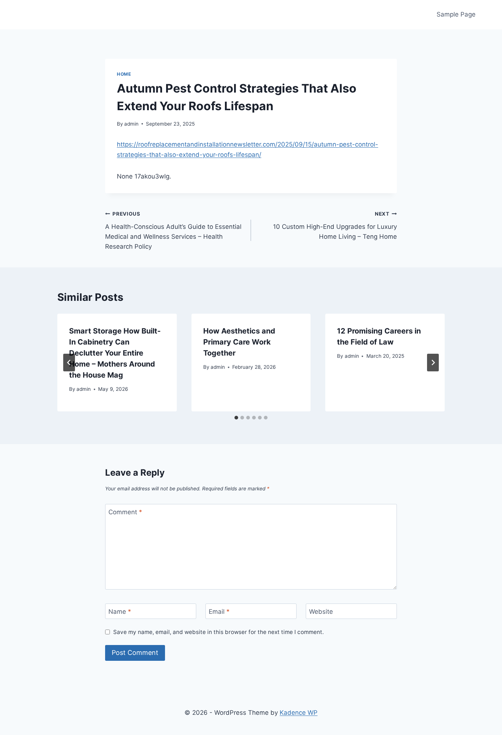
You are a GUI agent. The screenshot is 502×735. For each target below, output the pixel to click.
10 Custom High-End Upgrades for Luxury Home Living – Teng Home (335, 225)
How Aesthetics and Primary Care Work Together (239, 342)
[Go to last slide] (69, 362)
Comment (125, 512)
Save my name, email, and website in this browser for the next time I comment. (218, 631)
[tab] (236, 417)
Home (124, 74)
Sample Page (456, 14)
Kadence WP (299, 712)
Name (119, 611)
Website (321, 611)
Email (219, 611)
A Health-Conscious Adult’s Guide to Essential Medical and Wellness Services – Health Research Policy (173, 230)
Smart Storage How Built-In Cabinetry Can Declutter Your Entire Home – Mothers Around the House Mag (115, 353)
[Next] (433, 362)
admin (131, 124)
